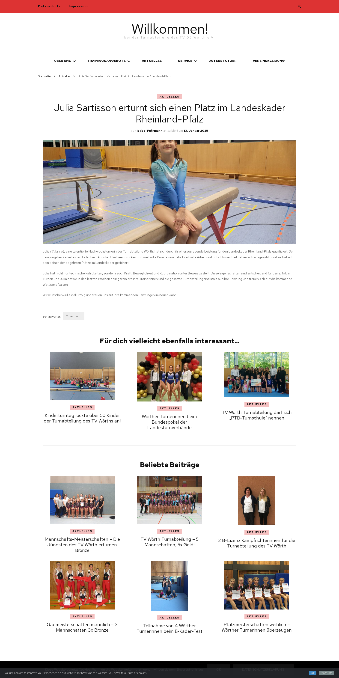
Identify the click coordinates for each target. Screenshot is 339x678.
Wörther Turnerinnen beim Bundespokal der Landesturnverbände (169, 422)
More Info (327, 673)
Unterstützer (222, 61)
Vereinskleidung (269, 61)
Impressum (78, 6)
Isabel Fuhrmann (149, 131)
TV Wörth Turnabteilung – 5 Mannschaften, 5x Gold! (169, 542)
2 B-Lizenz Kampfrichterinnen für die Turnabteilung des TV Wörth (256, 543)
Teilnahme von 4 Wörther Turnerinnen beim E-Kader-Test (169, 628)
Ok (313, 673)
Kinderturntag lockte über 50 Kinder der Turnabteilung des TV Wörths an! (82, 418)
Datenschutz (49, 6)
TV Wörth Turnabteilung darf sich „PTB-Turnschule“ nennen (257, 415)
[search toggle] (299, 6)
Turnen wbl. (73, 316)
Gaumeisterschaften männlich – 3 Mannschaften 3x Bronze (82, 627)
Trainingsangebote (106, 61)
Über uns (62, 61)
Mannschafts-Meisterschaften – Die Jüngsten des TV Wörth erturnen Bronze (82, 544)
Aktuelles (152, 61)
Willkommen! (169, 29)
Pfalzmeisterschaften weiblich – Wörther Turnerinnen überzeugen (257, 627)
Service (185, 61)
